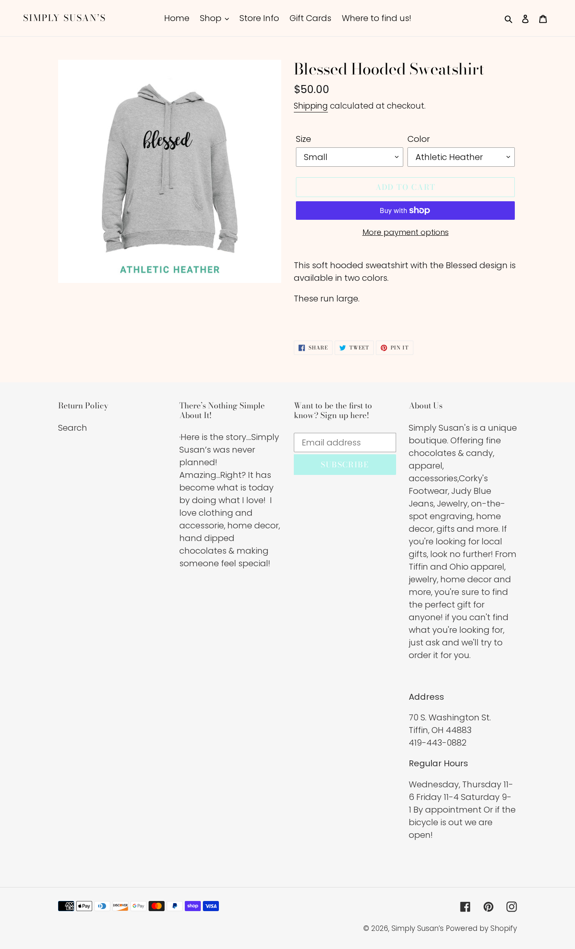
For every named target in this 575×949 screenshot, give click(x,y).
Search (72, 428)
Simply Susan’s (64, 18)
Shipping (311, 106)
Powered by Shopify (481, 928)
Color (418, 139)
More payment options (405, 232)
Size (303, 139)
